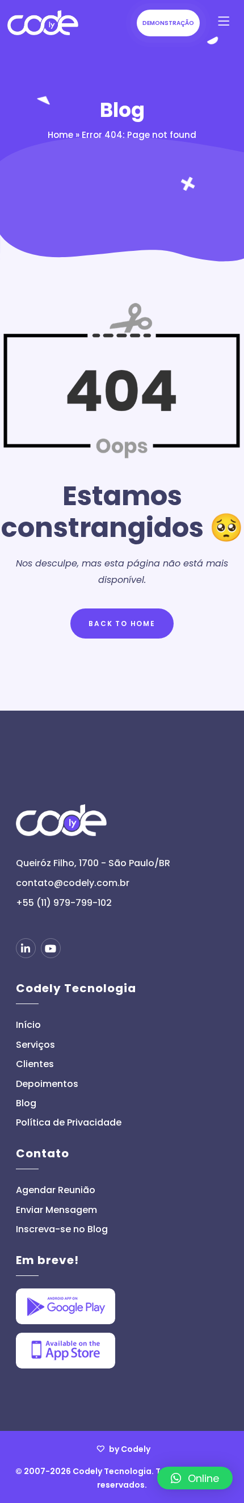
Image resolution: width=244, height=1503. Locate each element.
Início (28, 1025)
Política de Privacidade (68, 1122)
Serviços (35, 1045)
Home (60, 135)
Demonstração (168, 23)
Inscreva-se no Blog (62, 1229)
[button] (195, 1478)
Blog (26, 1103)
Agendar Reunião (55, 1190)
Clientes (35, 1064)
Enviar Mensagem (56, 1210)
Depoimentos (47, 1084)
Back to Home (122, 623)
